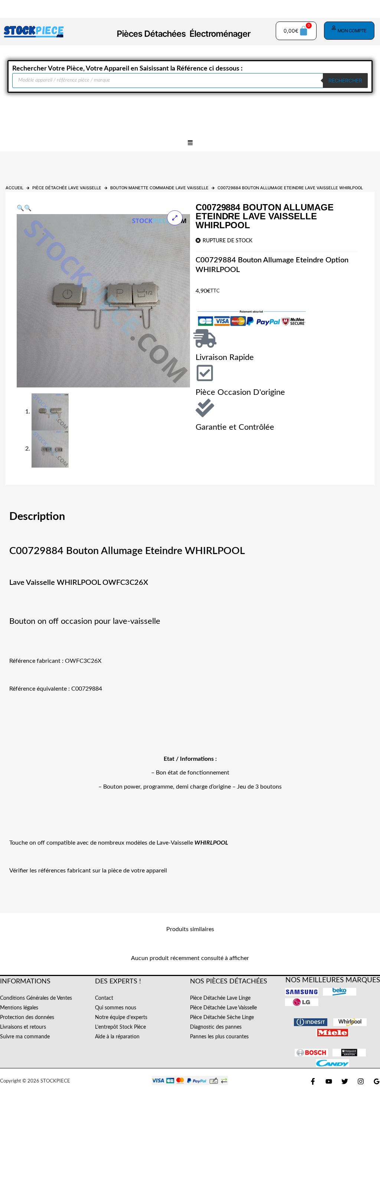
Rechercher (345, 80)
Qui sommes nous (115, 1008)
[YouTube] (328, 1081)
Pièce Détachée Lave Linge (220, 998)
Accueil (14, 187)
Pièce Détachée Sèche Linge (222, 1017)
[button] (190, 143)
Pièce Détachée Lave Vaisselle (66, 187)
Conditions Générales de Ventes (36, 998)
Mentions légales (19, 1008)
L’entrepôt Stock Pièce (120, 1027)
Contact (104, 998)
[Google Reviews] (376, 1081)
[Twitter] (344, 1081)
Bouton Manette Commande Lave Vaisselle (159, 187)
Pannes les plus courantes (219, 1036)
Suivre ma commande (25, 1036)
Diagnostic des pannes (216, 1027)
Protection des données (27, 1017)
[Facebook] (312, 1081)
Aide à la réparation (117, 1036)
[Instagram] (360, 1081)
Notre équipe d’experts (121, 1017)
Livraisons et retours (23, 1027)
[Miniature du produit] (175, 217)
